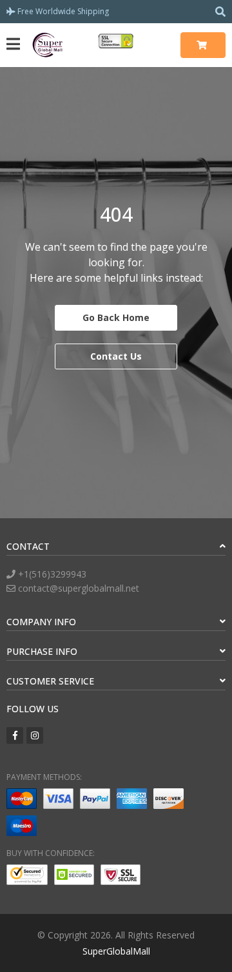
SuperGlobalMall (116, 951)
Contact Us (116, 356)
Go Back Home (116, 317)
